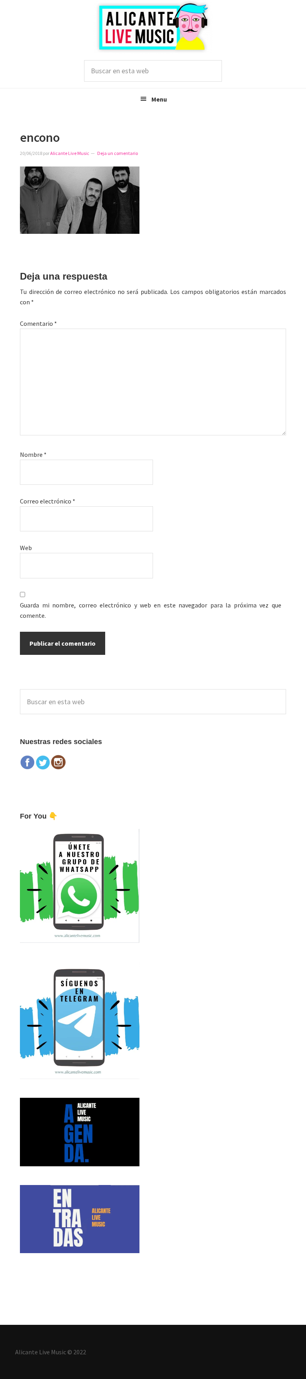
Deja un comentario (117, 153)
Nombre (33, 454)
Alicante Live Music (153, 27)
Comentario (38, 323)
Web (26, 548)
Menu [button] (159, 99)
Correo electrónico (47, 501)
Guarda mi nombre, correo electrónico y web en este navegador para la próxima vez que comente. (150, 610)
